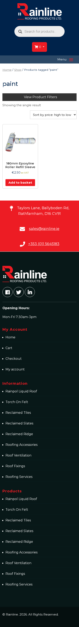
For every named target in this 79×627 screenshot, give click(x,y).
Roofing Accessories (21, 445)
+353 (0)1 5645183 (43, 244)
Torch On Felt (16, 402)
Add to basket (20, 182)
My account (15, 369)
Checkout (13, 359)
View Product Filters (40, 97)
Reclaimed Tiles (18, 413)
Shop (17, 69)
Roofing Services (18, 477)
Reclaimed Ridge (19, 434)
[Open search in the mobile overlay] (39, 31)
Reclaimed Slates (19, 423)
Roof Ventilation (18, 455)
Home (7, 69)
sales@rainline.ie (44, 229)
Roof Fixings (15, 466)
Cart (8, 348)
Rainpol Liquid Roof (21, 391)
